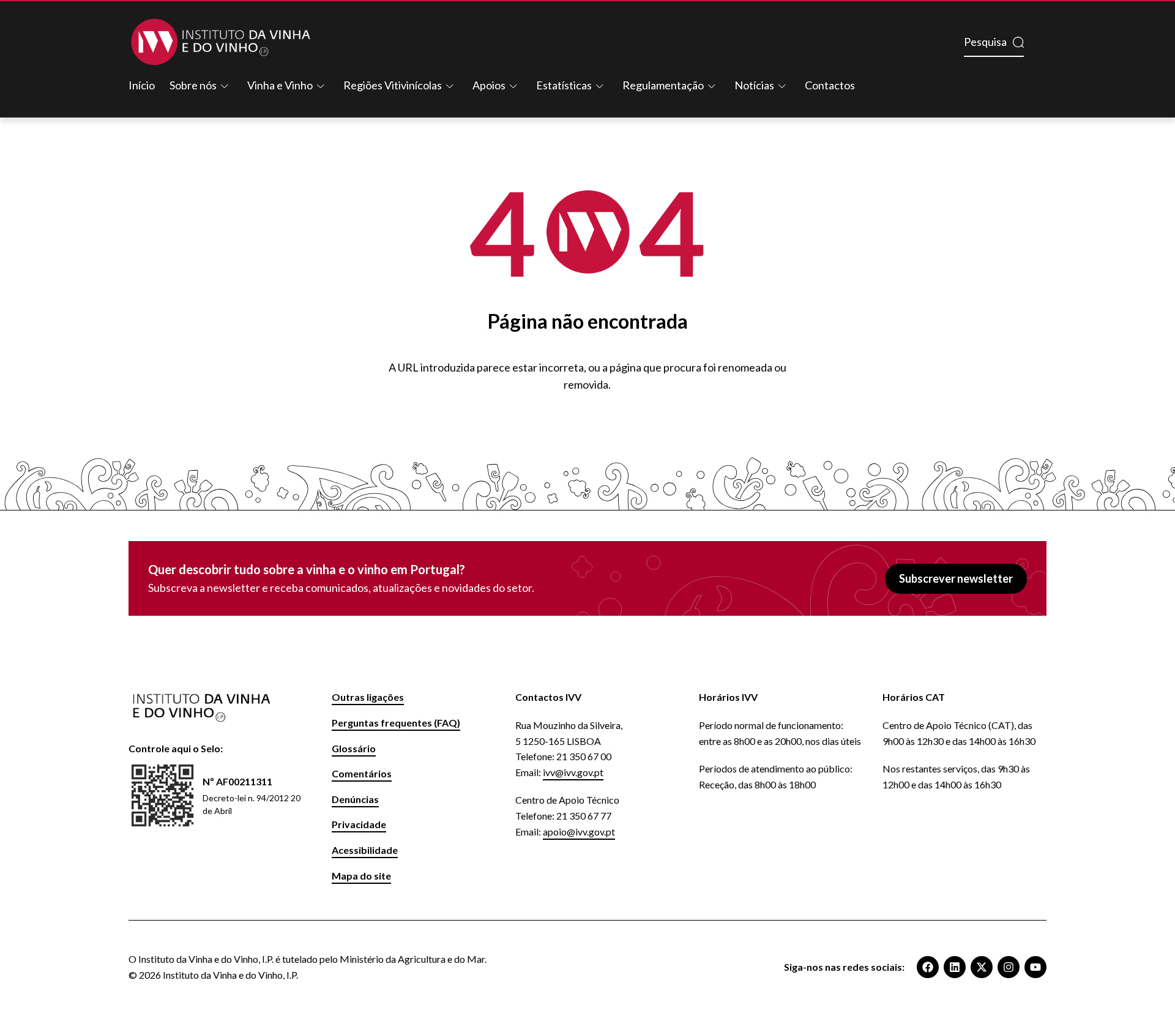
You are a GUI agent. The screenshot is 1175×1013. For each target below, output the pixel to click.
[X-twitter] (982, 967)
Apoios (488, 85)
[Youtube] (1035, 967)
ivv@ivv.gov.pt (573, 772)
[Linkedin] (955, 967)
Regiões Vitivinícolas (392, 85)
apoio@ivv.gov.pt (579, 831)
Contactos (830, 85)
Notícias (754, 85)
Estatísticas (564, 85)
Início (142, 85)
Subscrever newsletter (956, 578)
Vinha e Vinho (280, 85)
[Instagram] (1009, 967)
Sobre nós (193, 85)
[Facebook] (928, 967)
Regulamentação (663, 85)
